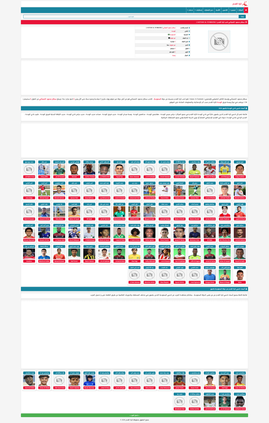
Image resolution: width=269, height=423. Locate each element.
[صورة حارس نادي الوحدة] (59, 174)
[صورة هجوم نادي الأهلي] (195, 406)
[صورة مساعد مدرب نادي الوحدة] (74, 237)
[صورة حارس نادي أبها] (104, 385)
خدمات (190, 10)
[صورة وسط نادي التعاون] (29, 385)
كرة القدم (237, 4)
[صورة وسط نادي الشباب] (89, 385)
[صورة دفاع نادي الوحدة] (179, 174)
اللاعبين (225, 10)
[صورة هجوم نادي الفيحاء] (119, 385)
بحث (242, 16)
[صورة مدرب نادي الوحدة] (74, 216)
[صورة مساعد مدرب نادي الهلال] (210, 406)
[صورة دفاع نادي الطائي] (74, 385)
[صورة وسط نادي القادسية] (164, 385)
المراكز (240, 10)
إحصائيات (199, 10)
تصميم (233, 10)
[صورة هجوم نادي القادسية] (225, 385)
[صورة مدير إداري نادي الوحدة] (104, 237)
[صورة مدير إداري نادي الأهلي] (179, 406)
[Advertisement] (134, 77)
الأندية (218, 10)
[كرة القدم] (246, 10)
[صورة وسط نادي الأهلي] (240, 406)
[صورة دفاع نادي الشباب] (59, 385)
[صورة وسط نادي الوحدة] (210, 174)
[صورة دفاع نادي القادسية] (240, 385)
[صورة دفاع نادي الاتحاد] (44, 385)
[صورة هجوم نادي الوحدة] (240, 174)
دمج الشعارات (208, 10)
